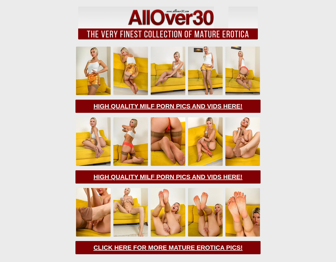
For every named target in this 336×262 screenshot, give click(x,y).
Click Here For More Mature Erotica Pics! (168, 247)
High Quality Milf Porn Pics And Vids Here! (168, 106)
